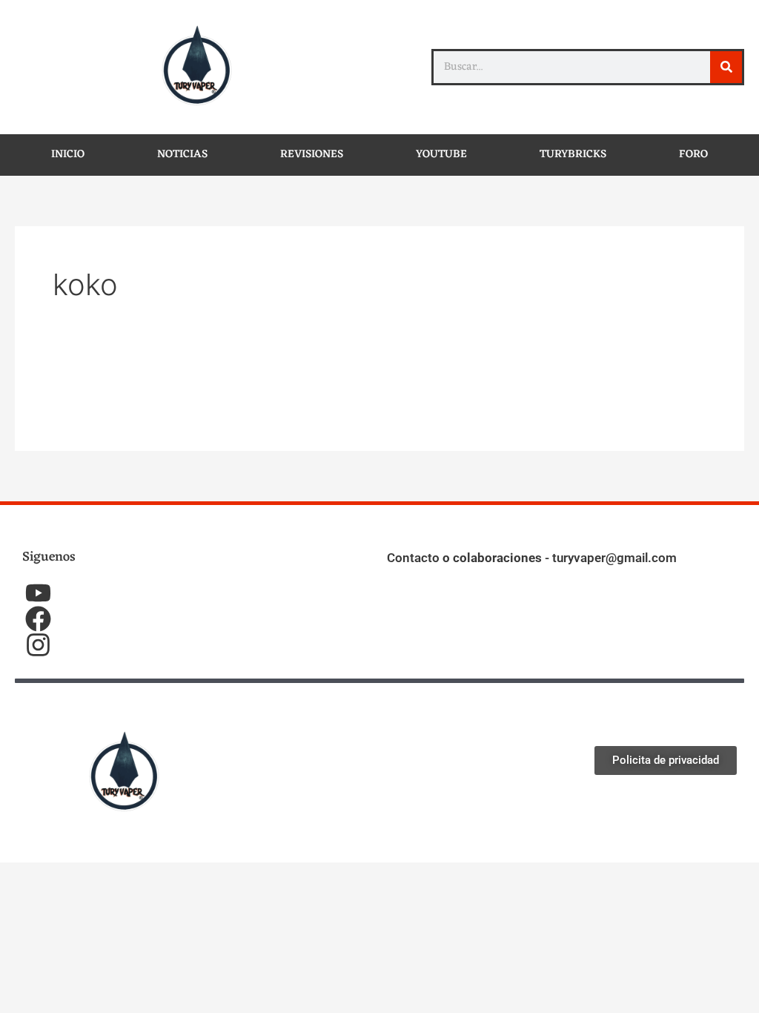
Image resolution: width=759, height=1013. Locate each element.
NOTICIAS (182, 155)
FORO (693, 155)
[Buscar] (726, 67)
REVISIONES (311, 155)
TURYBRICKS (573, 155)
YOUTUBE (441, 155)
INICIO (67, 155)
